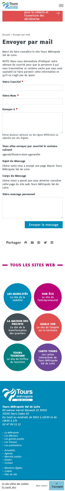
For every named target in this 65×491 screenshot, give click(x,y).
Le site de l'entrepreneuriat (48, 297)
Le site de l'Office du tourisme (17, 357)
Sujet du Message (13, 161)
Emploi (8, 459)
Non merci (41, 485)
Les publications (13, 445)
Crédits (8, 471)
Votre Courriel (12, 81)
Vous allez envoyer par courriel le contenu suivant (29, 147)
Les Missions (11, 435)
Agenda (8, 453)
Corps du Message (14, 175)
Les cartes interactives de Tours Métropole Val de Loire (47, 357)
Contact (9, 462)
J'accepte (57, 486)
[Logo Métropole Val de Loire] (17, 395)
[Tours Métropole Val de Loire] (10, 5)
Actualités (10, 450)
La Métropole (12, 432)
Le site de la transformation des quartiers (17, 327)
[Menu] (60, 5)
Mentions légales (13, 467)
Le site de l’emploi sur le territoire (48, 327)
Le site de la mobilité (17, 297)
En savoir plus (9, 487)
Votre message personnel (18, 194)
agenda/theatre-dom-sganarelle (21, 154)
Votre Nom (10, 95)
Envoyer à (10, 109)
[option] (17, 297)
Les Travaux (11, 441)
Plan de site (11, 474)
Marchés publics (13, 456)
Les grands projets (14, 438)
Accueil (6, 34)
